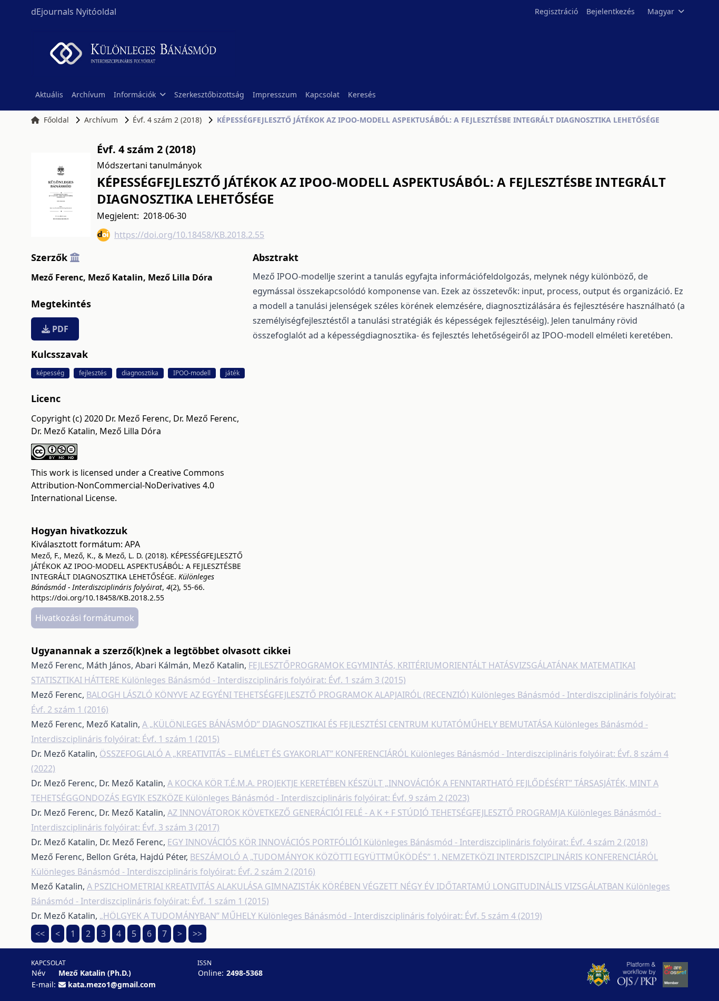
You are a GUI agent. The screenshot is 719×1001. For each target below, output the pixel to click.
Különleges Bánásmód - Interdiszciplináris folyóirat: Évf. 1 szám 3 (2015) (264, 680)
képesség (50, 372)
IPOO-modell (192, 372)
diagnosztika (140, 372)
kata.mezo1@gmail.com (112, 984)
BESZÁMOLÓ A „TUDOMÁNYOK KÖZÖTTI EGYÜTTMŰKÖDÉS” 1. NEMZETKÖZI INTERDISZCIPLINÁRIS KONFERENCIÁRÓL (424, 857)
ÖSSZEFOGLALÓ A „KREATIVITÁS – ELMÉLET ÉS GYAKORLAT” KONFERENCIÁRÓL (255, 753)
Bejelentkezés (610, 11)
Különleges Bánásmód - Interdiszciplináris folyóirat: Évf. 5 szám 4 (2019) (400, 916)
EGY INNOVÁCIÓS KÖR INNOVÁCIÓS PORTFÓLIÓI (265, 842)
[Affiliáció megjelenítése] (74, 257)
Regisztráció (556, 11)
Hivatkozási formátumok (84, 618)
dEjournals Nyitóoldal (73, 11)
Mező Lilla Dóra (180, 277)
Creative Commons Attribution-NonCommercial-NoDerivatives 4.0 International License (127, 485)
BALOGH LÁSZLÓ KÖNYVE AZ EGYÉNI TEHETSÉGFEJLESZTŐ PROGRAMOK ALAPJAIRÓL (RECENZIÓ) (278, 694)
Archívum (88, 94)
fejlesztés (93, 372)
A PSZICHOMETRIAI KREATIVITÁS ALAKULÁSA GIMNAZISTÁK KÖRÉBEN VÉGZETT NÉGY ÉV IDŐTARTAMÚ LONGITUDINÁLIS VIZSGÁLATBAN (356, 886)
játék (232, 372)
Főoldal (56, 120)
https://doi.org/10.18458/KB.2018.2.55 (189, 235)
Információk (135, 94)
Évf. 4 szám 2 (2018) (167, 120)
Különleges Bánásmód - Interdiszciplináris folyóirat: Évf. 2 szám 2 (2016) (173, 871)
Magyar (660, 11)
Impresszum (275, 94)
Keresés (362, 94)
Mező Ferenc (58, 277)
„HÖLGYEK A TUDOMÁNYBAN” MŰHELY (178, 916)
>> (197, 933)
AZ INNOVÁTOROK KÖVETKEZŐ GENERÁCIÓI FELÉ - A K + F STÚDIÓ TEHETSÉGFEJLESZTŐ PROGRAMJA (367, 812)
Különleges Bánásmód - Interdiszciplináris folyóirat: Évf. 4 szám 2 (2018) (506, 842)
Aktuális (49, 94)
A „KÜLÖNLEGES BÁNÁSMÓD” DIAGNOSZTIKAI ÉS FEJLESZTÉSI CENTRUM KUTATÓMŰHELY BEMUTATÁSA (348, 724)
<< (40, 933)
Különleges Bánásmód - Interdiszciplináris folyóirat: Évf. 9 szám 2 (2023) (327, 798)
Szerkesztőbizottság (209, 94)
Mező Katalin (117, 277)
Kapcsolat (322, 94)
